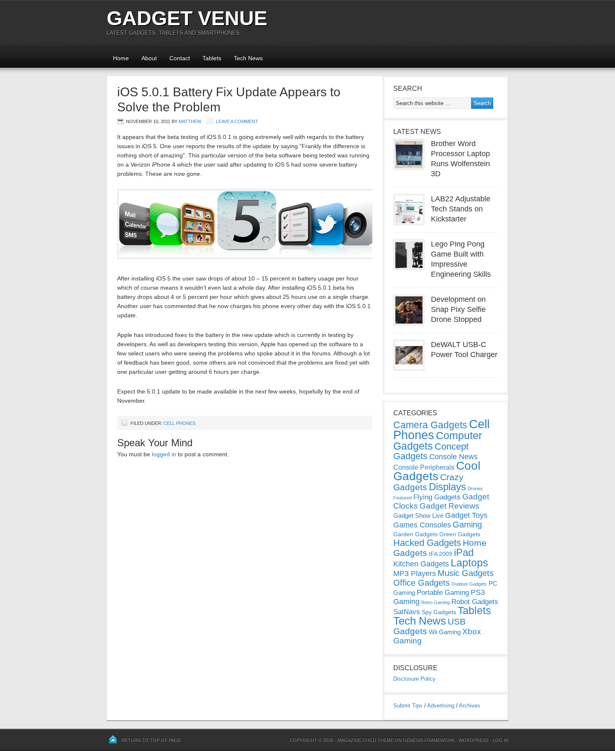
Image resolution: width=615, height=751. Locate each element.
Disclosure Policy (414, 679)
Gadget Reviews (449, 506)
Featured (402, 497)
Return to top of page (151, 740)
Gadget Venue (187, 18)
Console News (453, 457)
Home (121, 58)
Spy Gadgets (439, 612)
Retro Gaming (435, 602)
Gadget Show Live (418, 515)
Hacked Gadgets (427, 543)
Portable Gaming (443, 593)
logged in (164, 454)
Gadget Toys (466, 515)
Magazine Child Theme (365, 740)
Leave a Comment (237, 121)
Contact (179, 58)
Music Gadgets (466, 573)
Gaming (467, 524)
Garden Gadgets (415, 534)
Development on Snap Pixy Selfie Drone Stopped (458, 309)
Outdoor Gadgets (469, 583)
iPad (464, 552)
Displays (447, 486)
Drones (475, 488)
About (149, 58)
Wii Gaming (445, 631)
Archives (469, 705)
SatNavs (406, 611)
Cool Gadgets (436, 471)
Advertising (440, 705)
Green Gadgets (459, 534)
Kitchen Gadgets (421, 564)
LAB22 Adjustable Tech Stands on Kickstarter (460, 209)
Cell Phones (179, 423)
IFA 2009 (440, 553)
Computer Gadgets (437, 441)
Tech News (248, 58)
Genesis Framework (428, 740)
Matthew (190, 121)
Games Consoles (422, 525)
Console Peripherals (423, 467)
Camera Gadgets (430, 424)
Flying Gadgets (437, 497)
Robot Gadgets (474, 602)
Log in (500, 740)
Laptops (469, 562)
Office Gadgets (421, 582)
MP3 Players (414, 573)
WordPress (473, 740)
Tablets (211, 58)
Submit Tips (408, 705)
